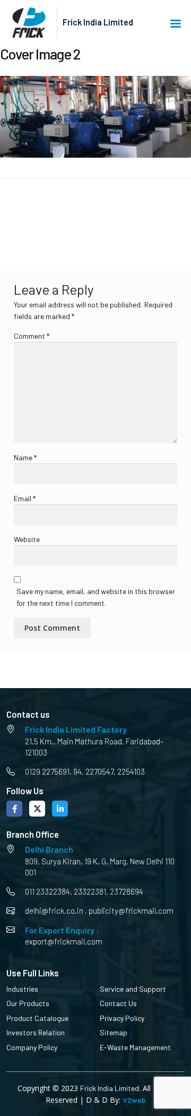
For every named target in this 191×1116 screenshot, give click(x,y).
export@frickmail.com (63, 941)
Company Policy (31, 1047)
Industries (22, 988)
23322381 (90, 891)
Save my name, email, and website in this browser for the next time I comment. (95, 597)
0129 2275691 (47, 771)
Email (25, 498)
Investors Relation (35, 1032)
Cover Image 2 (38, 215)
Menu (177, 23)
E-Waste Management (135, 1047)
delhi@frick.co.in (54, 910)
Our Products (27, 1003)
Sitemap (113, 1032)
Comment (31, 335)
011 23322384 (47, 891)
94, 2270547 (93, 771)
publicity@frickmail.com (131, 910)
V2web (134, 1099)
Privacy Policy (122, 1018)
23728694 (126, 891)
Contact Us (118, 1003)
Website (27, 539)
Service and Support (133, 988)
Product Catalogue (37, 1018)
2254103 (131, 771)
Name (25, 457)
